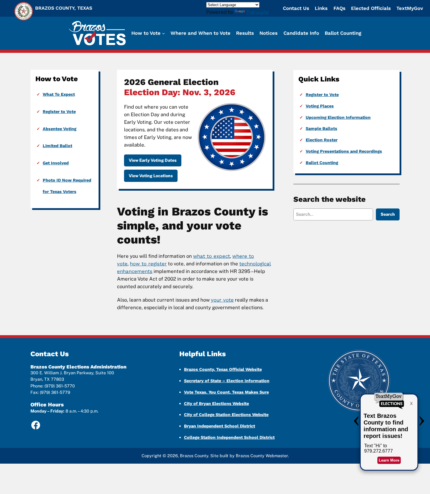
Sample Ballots (321, 128)
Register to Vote (59, 111)
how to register (148, 264)
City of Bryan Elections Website (216, 403)
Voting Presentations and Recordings (344, 151)
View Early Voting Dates (153, 160)
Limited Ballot (57, 145)
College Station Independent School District (229, 437)
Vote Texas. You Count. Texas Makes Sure (226, 392)
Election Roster (322, 140)
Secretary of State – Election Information (226, 380)
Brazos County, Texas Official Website (223, 369)
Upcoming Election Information (338, 117)
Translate (257, 12)
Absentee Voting (59, 128)
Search (388, 214)
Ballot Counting (322, 162)
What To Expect (59, 94)
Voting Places (320, 106)
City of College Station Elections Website (226, 414)
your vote (222, 300)
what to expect (211, 256)
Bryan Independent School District (219, 426)
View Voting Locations (151, 175)
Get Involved (56, 163)
